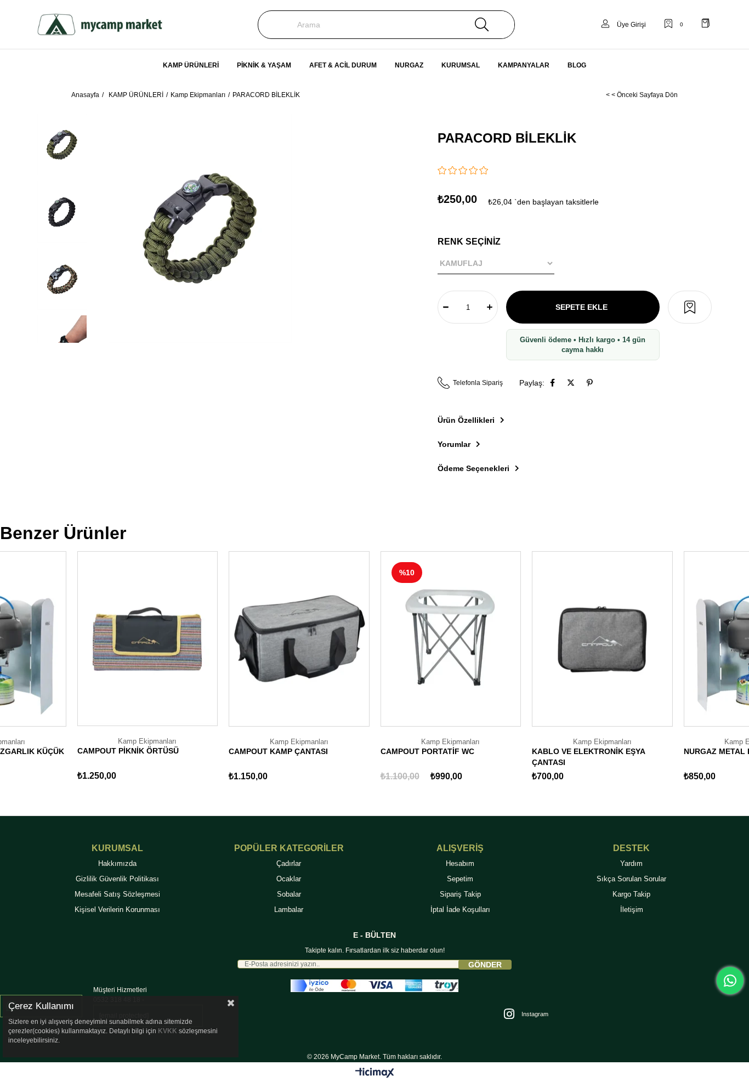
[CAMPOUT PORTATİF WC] (451, 639)
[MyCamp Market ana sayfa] (99, 25)
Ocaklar (288, 879)
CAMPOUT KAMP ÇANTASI (278, 751)
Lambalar (288, 909)
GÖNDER (485, 964)
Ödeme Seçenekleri (473, 468)
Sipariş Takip (460, 894)
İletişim (631, 909)
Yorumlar (454, 444)
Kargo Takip (631, 894)
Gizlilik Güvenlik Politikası (117, 879)
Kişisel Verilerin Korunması (117, 909)
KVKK (167, 1031)
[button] (690, 307)
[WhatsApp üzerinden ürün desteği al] (730, 980)
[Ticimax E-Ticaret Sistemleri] (374, 1073)
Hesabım (460, 863)
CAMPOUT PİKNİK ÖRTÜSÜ (128, 750)
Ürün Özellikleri (466, 420)
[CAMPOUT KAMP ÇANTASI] (299, 639)
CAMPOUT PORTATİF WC (427, 751)
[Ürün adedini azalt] (446, 307)
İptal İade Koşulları (460, 909)
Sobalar (289, 894)
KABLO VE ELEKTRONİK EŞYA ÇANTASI (588, 757)
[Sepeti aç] (706, 24)
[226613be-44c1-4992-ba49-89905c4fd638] (374, 985)
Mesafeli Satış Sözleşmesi (117, 894)
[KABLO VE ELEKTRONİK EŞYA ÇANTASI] (602, 639)
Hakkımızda (117, 863)
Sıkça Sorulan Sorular (631, 879)
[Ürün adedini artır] (489, 307)
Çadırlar (288, 863)
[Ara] (481, 24)
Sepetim (460, 879)
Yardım (631, 863)
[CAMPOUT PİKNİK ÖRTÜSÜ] (148, 639)
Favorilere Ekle (46, 716)
